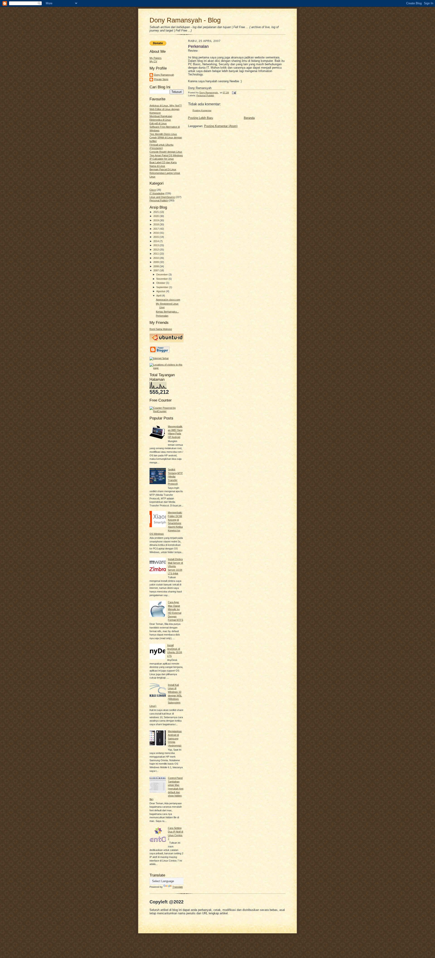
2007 (156, 270)
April (159, 295)
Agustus (161, 291)
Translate (177, 887)
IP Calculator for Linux (162, 158)
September (162, 287)
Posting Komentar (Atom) (220, 126)
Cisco (153, 189)
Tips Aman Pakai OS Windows (166, 155)
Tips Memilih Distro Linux (163, 134)
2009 (156, 262)
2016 (156, 232)
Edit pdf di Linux (158, 123)
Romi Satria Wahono (161, 329)
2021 (156, 212)
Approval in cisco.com (168, 299)
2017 (156, 228)
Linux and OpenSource (162, 197)
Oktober (161, 283)
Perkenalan (162, 315)
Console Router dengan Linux (166, 151)
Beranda (249, 118)
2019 (156, 220)
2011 (156, 253)
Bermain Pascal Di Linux (163, 169)
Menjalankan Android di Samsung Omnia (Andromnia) (175, 738)
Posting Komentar (202, 110)
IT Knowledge (157, 193)
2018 (156, 224)
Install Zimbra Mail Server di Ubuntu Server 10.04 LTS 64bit (175, 566)
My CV (153, 61)
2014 (156, 241)
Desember (162, 274)
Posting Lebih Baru (200, 118)
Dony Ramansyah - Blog (185, 20)
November (162, 278)
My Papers (156, 58)
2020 (156, 216)
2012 (156, 249)
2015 (156, 237)
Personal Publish (159, 200)
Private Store (161, 79)
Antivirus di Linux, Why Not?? (166, 105)
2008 (156, 266)
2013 (156, 245)
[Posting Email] (234, 92)
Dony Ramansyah (164, 74)
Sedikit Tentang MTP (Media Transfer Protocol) (175, 476)
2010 (156, 258)
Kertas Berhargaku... (167, 311)
